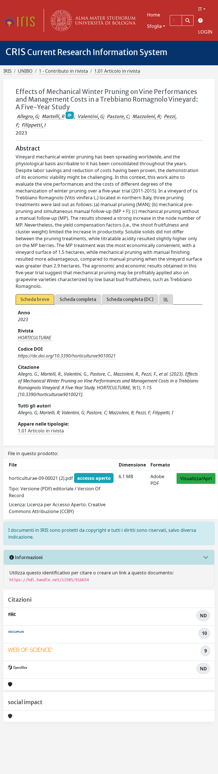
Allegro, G (27, 116)
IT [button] (200, 9)
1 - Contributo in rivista (63, 71)
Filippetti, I (33, 125)
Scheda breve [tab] (34, 299)
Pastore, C (118, 116)
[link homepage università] (92, 20)
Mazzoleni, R (146, 116)
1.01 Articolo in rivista (117, 71)
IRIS (7, 71)
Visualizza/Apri (196, 478)
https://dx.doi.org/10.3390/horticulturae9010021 (67, 356)
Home (153, 15)
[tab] (166, 299)
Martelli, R (53, 116)
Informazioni (28, 557)
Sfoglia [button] (154, 26)
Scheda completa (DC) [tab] (130, 299)
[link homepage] (21, 20)
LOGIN (205, 32)
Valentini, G (90, 116)
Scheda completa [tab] (78, 299)
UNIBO (25, 71)
